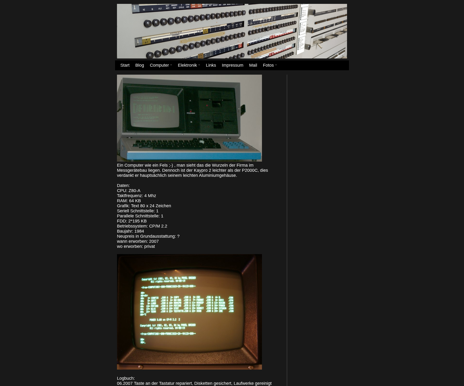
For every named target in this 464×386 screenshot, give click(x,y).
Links (211, 65)
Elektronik (190, 66)
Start (125, 65)
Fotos (271, 66)
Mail (253, 65)
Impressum (232, 65)
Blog (139, 65)
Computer (162, 66)
